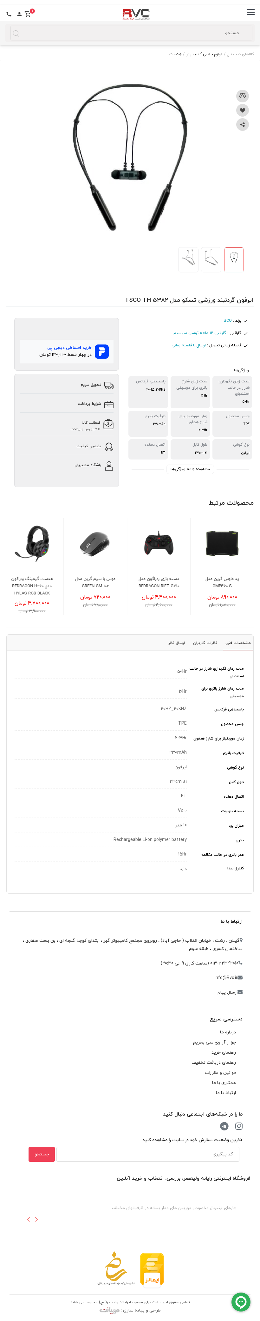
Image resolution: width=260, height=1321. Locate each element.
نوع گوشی (235, 767)
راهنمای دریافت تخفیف (214, 1063)
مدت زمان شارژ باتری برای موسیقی (222, 692)
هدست (175, 54)
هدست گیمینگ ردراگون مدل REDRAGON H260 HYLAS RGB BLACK (38, 586)
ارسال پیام (227, 992)
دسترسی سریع (226, 1019)
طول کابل (236, 782)
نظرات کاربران (205, 643)
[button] (28, 1219)
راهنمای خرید (223, 1053)
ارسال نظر (176, 643)
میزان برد (236, 825)
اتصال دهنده (234, 796)
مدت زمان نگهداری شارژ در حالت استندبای (217, 672)
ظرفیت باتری (233, 753)
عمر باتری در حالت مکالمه (222, 854)
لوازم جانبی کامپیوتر (204, 54)
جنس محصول (232, 724)
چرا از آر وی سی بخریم (214, 1042)
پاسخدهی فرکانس (229, 709)
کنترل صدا (235, 868)
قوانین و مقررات (220, 1073)
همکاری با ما (224, 1083)
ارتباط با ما (232, 921)
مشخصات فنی (238, 643)
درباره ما (228, 1032)
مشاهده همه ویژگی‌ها (190, 469)
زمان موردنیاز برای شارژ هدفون (218, 738)
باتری (240, 840)
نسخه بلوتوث (232, 811)
